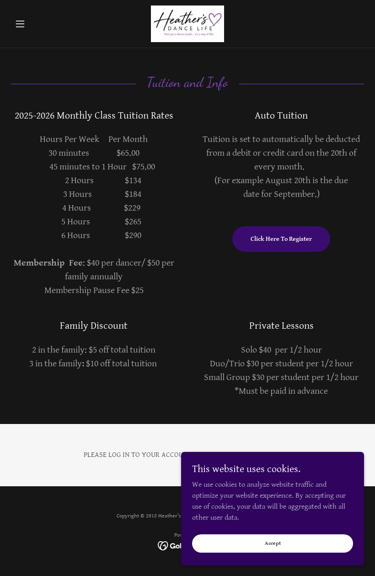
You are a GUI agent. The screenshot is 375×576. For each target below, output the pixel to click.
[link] (187, 23)
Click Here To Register (281, 239)
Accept (273, 543)
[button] (37, 24)
